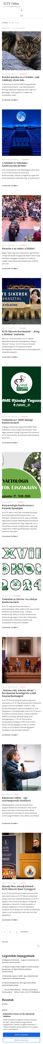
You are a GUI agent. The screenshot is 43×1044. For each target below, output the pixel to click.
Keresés (5, 942)
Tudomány (23, 74)
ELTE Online (11, 3)
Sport (16, 794)
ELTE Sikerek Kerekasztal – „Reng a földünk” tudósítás (21, 333)
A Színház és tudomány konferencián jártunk (15, 164)
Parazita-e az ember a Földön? (18, 248)
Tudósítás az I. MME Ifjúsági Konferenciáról (17, 421)
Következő (24, 932)
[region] (21, 1027)
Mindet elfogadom (21, 1035)
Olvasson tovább (9, 100)
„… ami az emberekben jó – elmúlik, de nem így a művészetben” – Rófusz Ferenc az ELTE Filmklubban (21, 991)
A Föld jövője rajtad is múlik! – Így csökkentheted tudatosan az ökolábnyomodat (20, 977)
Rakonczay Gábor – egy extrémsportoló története (16, 799)
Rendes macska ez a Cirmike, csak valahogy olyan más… (20, 78)
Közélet (23, 687)
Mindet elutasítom (21, 1040)
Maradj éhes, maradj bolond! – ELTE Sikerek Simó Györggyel (19, 887)
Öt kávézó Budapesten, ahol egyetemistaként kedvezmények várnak (19, 984)
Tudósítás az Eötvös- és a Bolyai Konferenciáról (19, 600)
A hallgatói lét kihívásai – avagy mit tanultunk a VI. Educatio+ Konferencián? (20, 961)
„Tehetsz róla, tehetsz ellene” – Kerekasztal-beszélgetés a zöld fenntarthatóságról (19, 693)
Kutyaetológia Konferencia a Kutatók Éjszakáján (18, 507)
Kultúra (4, 1010)
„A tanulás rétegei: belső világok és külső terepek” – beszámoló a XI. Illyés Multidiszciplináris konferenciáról (21, 969)
